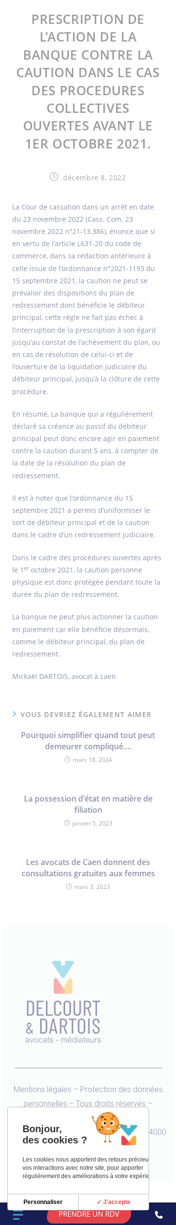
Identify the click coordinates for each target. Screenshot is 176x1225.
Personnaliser (43, 1202)
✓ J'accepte (114, 1202)
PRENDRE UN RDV (89, 1214)
